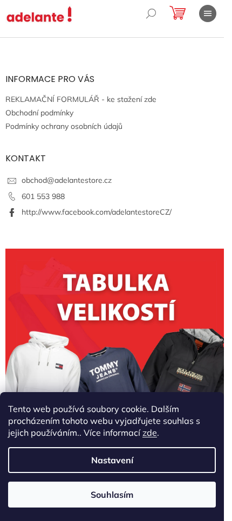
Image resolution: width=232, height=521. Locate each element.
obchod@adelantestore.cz (67, 180)
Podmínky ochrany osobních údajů (63, 126)
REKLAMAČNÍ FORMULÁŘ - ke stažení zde (80, 99)
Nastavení (112, 460)
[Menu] (208, 13)
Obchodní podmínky (39, 113)
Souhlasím (112, 494)
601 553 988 (43, 196)
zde (149, 432)
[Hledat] (151, 13)
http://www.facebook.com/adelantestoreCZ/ (97, 212)
